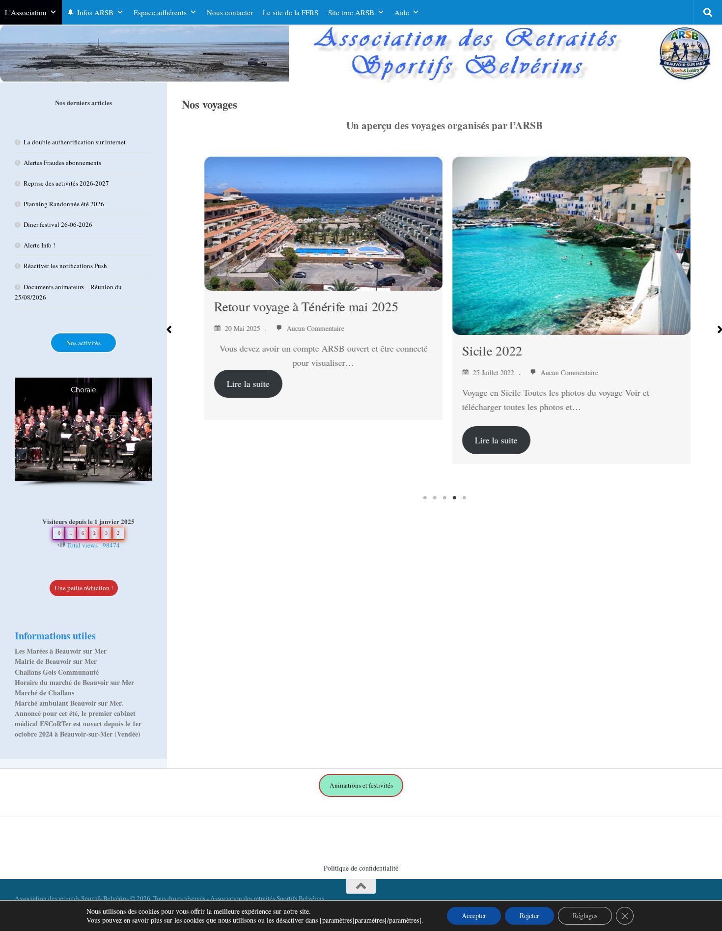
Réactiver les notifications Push (65, 265)
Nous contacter (230, 12)
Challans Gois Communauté (57, 672)
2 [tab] (435, 498)
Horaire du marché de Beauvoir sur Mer (74, 682)
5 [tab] (464, 498)
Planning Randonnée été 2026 (64, 203)
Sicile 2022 (489, 350)
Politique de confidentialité (361, 868)
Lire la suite (245, 383)
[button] (169, 329)
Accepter (474, 915)
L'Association (26, 12)
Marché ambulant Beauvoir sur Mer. (69, 703)
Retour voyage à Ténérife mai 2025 (303, 306)
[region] (83, 432)
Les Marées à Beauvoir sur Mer (61, 651)
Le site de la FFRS (290, 12)
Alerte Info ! (39, 245)
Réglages (585, 915)
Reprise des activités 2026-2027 (66, 183)
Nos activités (83, 342)
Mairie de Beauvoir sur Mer (56, 661)
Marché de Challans (44, 692)
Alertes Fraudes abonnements (62, 162)
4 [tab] (454, 498)
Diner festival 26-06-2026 (58, 224)
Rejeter (529, 915)
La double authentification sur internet (75, 141)
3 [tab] (444, 498)
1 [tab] (425, 498)
